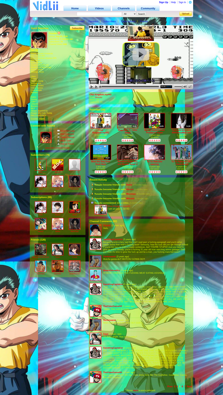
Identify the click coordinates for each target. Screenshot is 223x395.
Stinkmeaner (109, 256)
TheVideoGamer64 (112, 306)
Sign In (182, 2)
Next (189, 386)
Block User (66, 140)
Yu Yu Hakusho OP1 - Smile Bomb (181, 162)
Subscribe (77, 28)
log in (135, 390)
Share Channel (67, 137)
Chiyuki (107, 225)
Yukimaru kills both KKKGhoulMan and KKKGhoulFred (181, 131)
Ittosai (129, 189)
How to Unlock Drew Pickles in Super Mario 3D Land (154, 131)
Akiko (57, 189)
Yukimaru (41, 274)
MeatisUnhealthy (111, 270)
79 (47, 154)
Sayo (57, 257)
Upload (185, 13)
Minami (130, 198)
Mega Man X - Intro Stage (127, 131)
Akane (58, 215)
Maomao (131, 194)
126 (43, 239)
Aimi (41, 189)
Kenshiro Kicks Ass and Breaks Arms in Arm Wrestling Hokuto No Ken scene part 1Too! (128, 162)
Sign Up (163, 2)
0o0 (40, 172)
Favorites (93, 21)
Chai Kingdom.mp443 (100, 94)
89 (49, 197)
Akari (74, 215)
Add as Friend (67, 144)
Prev (170, 386)
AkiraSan (75, 189)
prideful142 (75, 274)
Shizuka (98, 97)
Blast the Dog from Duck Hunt (100, 162)
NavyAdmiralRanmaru (42, 257)
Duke (129, 184)
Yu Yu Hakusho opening (154, 162)
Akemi (40, 231)
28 (103, 109)
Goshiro (57, 274)
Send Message (68, 131)
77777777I (75, 172)
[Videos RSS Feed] (59, 33)
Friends (144, 21)
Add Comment (67, 134)
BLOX (57, 172)
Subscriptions (128, 21)
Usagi (74, 257)
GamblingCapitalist (113, 239)
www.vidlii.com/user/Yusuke (57, 148)
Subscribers (109, 21)
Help (173, 2)
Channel (79, 21)
